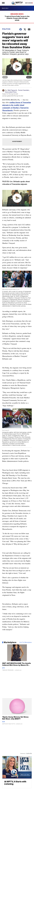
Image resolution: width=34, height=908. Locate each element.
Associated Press (11, 92)
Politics (6, 29)
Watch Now (28, 2)
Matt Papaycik (12, 90)
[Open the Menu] (3, 2)
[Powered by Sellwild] (29, 753)
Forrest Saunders (23, 90)
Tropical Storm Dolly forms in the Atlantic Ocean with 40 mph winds (17, 18)
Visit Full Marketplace (25, 642)
